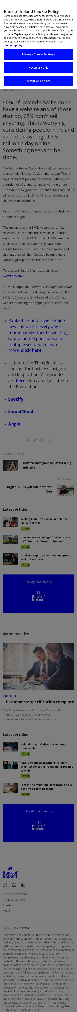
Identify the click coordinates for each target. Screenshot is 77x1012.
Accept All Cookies (39, 81)
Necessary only (39, 67)
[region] (38, 44)
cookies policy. (14, 45)
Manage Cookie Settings (38, 54)
